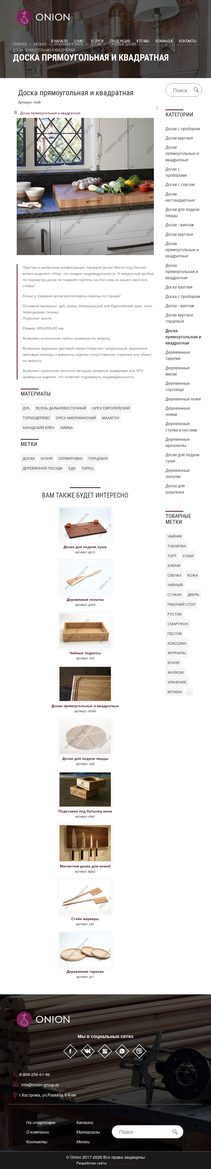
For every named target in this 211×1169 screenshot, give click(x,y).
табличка (177, 545)
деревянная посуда (43, 468)
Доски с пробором (182, 129)
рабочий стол (181, 604)
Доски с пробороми (176, 172)
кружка (175, 691)
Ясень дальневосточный (61, 407)
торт (172, 555)
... (189, 691)
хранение (177, 682)
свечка (174, 575)
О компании (37, 1132)
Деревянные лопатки (177, 473)
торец (87, 468)
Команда (164, 41)
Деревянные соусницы (177, 386)
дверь (193, 594)
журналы (177, 652)
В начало (59, 41)
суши (188, 555)
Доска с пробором (182, 296)
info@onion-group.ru (40, 1085)
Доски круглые (179, 138)
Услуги (97, 41)
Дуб (26, 407)
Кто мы (143, 41)
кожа (192, 575)
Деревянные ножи (183, 399)
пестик (175, 633)
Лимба (66, 427)
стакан (175, 594)
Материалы (88, 1132)
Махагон (110, 417)
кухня (46, 458)
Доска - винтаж (179, 305)
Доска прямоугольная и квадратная (44, 50)
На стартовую (40, 1122)
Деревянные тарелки (177, 355)
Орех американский (76, 417)
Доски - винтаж (179, 225)
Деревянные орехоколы (177, 442)
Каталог (84, 1122)
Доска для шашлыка (175, 489)
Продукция (120, 41)
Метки (83, 1142)
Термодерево (36, 417)
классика (177, 643)
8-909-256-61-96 (34, 1074)
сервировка (70, 458)
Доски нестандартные (180, 197)
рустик (175, 613)
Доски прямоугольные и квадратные (182, 153)
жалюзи (176, 672)
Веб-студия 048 (121, 1163)
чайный (175, 584)
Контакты (187, 41)
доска (29, 458)
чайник (175, 536)
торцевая (98, 458)
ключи (174, 565)
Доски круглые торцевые (179, 318)
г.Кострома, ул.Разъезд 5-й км (47, 1095)
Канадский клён (38, 427)
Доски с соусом (180, 184)
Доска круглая (178, 287)
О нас (79, 41)
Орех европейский (111, 407)
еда (71, 468)
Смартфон (178, 623)
